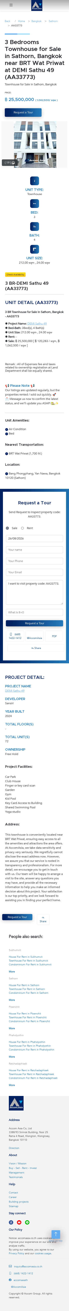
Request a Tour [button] (23, 112)
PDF (54, 636)
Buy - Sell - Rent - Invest (23, 1168)
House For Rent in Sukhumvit (26, 957)
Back (7, 21)
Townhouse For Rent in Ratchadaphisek (31, 1074)
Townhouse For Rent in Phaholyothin (30, 1046)
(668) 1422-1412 (15, 636)
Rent (30, 528)
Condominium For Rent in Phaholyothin (31, 1049)
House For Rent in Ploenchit (25, 1013)
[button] (11, 5)
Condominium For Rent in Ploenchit (29, 1021)
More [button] (12, 971)
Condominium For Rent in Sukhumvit (30, 964)
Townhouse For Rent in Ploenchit (28, 1017)
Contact (13, 1192)
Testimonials (16, 1177)
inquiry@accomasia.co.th (28, 1266)
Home (21, 21)
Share (37, 648)
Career (13, 1197)
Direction (14, 1148)
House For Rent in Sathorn (24, 985)
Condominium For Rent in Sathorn (28, 993)
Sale (14, 528)
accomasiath (20, 1280)
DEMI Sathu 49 (37, 324)
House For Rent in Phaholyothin (27, 1042)
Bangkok (36, 21)
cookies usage (43, 1253)
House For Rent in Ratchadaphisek (29, 1070)
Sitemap (13, 1206)
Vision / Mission (17, 1163)
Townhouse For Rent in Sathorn (27, 989)
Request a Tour (34, 623)
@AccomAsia (34, 638)
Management (16, 1172)
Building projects (19, 1201)
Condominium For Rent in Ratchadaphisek (33, 1078)
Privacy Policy (16, 1253)
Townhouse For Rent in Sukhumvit (28, 960)
